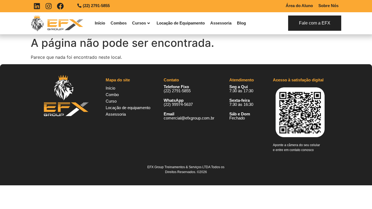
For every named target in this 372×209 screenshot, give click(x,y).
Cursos (139, 23)
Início (100, 23)
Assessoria (220, 23)
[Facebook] (60, 6)
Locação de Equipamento (181, 23)
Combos (119, 23)
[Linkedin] (36, 6)
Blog (241, 23)
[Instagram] (48, 6)
